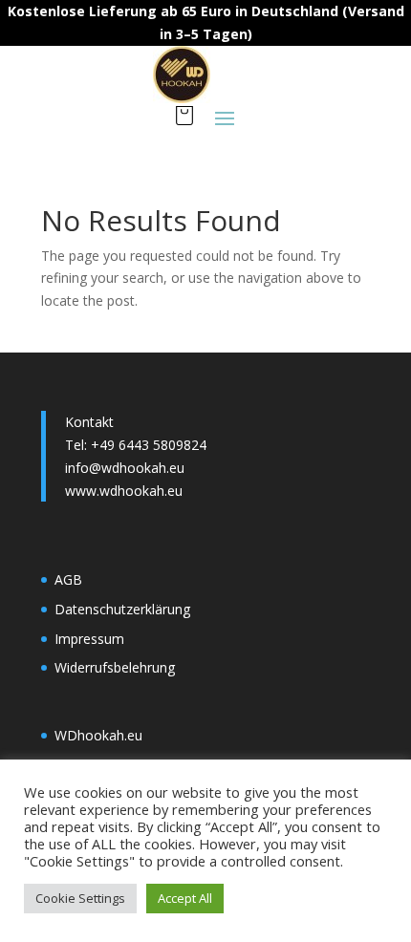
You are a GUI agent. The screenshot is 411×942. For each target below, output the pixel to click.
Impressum (89, 639)
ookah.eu (113, 735)
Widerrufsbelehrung (114, 667)
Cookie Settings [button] (80, 898)
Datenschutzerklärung (122, 609)
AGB (68, 579)
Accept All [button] (185, 898)
